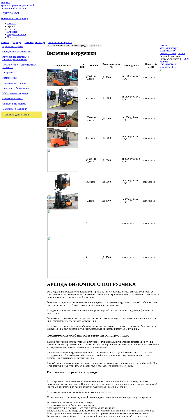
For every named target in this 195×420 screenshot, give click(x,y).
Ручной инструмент (12, 46)
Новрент (19, 5)
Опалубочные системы (14, 103)
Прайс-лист (95, 45)
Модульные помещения (14, 109)
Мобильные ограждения (15, 93)
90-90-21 (10, 13)
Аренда (17, 42)
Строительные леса (12, 98)
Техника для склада (35, 42)
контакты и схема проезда (14, 18)
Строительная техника (14, 83)
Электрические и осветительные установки (19, 66)
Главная (5, 42)
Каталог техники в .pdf (58, 45)
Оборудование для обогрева (17, 51)
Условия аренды (79, 45)
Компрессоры (9, 77)
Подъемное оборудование (15, 88)
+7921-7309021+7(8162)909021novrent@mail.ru (175, 63)
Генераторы (8, 72)
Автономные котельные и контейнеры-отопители (15, 58)
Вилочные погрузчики (60, 42)
